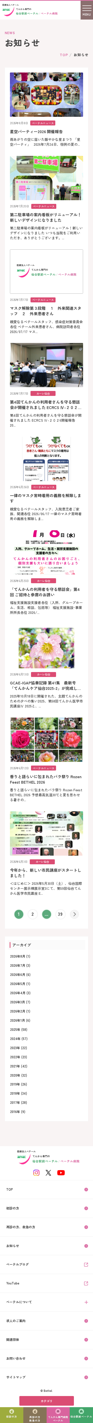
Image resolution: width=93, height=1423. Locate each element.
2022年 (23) (18, 1057)
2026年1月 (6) (20, 1020)
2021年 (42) (18, 1066)
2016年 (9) (17, 1111)
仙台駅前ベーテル (81, 1416)
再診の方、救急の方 (20, 1227)
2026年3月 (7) (20, 1002)
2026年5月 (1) (20, 983)
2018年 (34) (18, 1093)
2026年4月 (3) (20, 992)
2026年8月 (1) (20, 956)
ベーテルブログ (17, 1264)
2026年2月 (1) (20, 1011)
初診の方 (11, 1416)
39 (60, 914)
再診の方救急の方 (34, 1418)
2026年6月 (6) (20, 974)
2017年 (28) (18, 1102)
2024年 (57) (19, 1038)
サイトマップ (16, 1377)
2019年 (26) (18, 1084)
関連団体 (12, 1339)
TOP (64, 54)
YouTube (12, 1283)
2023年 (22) (18, 1047)
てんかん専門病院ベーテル (58, 1418)
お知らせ (12, 1245)
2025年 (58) (18, 1029)
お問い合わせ (16, 1358)
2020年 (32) (18, 1075)
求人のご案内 (16, 1320)
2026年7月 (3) (20, 965)
